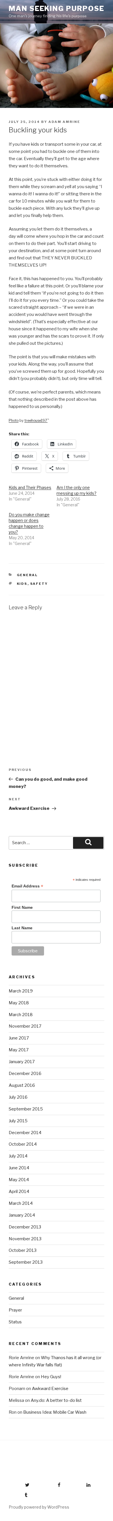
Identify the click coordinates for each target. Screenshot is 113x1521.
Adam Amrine (64, 122)
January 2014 (22, 1215)
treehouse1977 (36, 420)
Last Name (22, 928)
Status (15, 1322)
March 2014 (21, 1203)
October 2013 (23, 1250)
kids (22, 584)
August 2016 (22, 1085)
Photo (14, 420)
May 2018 (19, 1002)
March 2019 (21, 991)
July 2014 (18, 1156)
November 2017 (25, 1026)
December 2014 (25, 1132)
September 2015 (26, 1109)
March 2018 (21, 1014)
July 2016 (18, 1097)
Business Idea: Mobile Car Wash (54, 1412)
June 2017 (19, 1038)
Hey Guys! (51, 1376)
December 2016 (25, 1073)
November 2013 (25, 1238)
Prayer (15, 1310)
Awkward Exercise (50, 1388)
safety (39, 584)
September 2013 (26, 1262)
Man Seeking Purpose (56, 8)
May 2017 (19, 1049)
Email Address (27, 886)
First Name (22, 907)
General (27, 575)
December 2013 (25, 1227)
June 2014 (19, 1167)
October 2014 (23, 1144)
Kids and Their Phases (30, 487)
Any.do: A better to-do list (56, 1400)
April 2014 (19, 1191)
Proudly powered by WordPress (39, 1507)
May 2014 (19, 1179)
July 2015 (18, 1120)
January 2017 (22, 1061)
